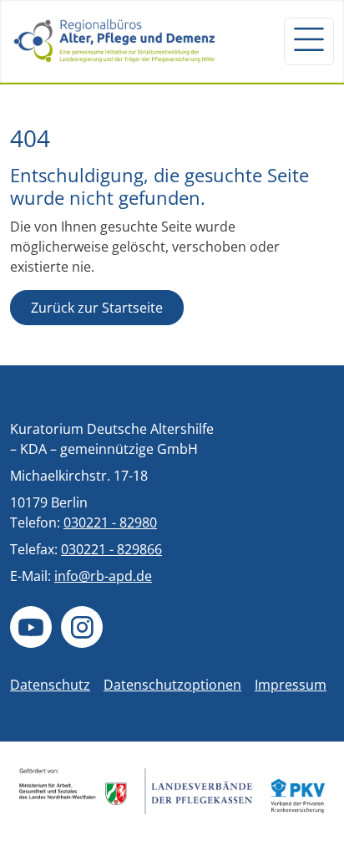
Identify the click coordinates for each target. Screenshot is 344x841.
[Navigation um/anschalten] (309, 41)
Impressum (290, 684)
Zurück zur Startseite (97, 307)
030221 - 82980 (110, 522)
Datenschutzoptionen (172, 684)
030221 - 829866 (111, 549)
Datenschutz (50, 684)
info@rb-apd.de (103, 576)
